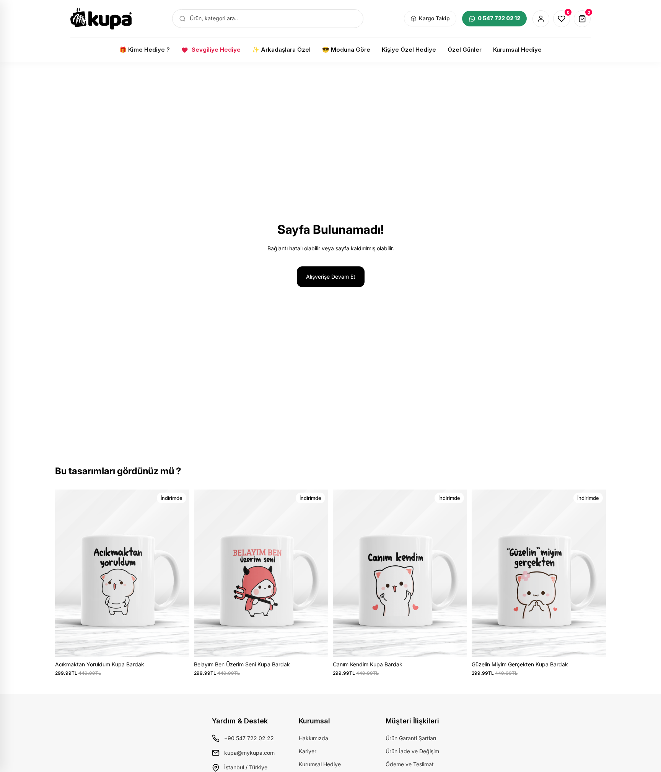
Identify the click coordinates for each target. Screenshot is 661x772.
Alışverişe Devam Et (330, 276)
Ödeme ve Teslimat (410, 764)
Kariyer (307, 751)
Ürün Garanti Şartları (411, 738)
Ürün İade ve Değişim (412, 751)
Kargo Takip (434, 18)
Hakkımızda (313, 738)
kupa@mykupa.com (249, 752)
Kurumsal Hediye (320, 764)
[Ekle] (177, 645)
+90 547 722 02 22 (249, 738)
